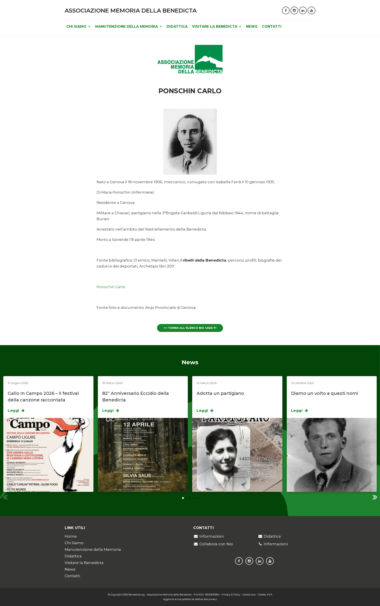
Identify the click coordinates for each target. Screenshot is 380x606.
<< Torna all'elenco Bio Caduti (190, 328)
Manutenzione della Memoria (127, 26)
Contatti (271, 26)
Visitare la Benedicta (215, 26)
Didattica (177, 26)
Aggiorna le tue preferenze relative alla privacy (190, 599)
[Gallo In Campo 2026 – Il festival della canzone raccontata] (48, 455)
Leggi (14, 410)
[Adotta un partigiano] (237, 455)
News (252, 26)
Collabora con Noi (216, 544)
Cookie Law (249, 594)
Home (71, 536)
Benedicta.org (136, 594)
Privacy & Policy (231, 594)
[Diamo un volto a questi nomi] (332, 455)
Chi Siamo (77, 26)
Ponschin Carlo (111, 287)
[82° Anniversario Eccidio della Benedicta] (143, 455)
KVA (269, 594)
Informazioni (211, 536)
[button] (375, 497)
